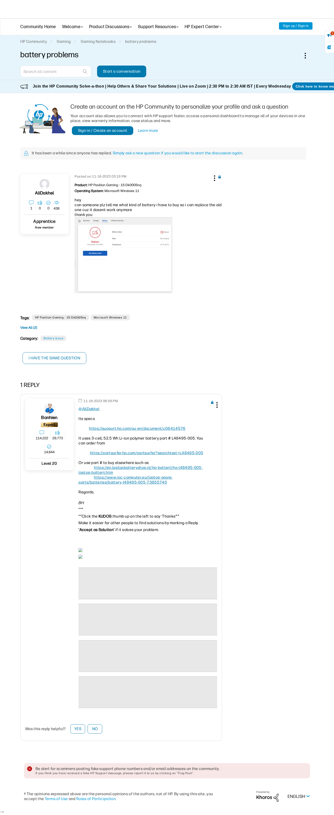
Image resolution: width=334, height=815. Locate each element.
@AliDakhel (88, 409)
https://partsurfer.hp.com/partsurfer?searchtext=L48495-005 (146, 453)
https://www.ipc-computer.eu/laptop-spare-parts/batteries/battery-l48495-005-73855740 (125, 480)
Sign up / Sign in (296, 26)
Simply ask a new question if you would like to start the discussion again (177, 153)
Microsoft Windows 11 (110, 317)
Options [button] (308, 55)
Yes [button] (77, 728)
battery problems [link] (140, 41)
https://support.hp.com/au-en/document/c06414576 (137, 428)
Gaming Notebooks (98, 41)
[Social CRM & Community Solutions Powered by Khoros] (267, 796)
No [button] (95, 728)
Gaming (64, 41)
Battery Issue (53, 338)
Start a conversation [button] (121, 71)
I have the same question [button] (54, 358)
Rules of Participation (96, 798)
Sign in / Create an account (102, 130)
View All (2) (28, 328)
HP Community (33, 41)
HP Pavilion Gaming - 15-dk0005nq (60, 317)
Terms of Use (56, 798)
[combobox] (55, 71)
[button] (214, 177)
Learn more (148, 130)
